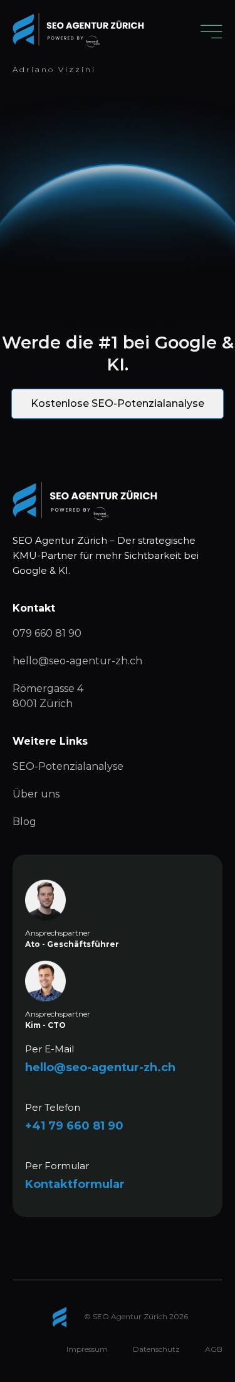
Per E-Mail (49, 1049)
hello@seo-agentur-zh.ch (100, 1067)
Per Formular (57, 1166)
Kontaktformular (75, 1184)
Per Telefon (52, 1107)
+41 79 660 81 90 (74, 1126)
